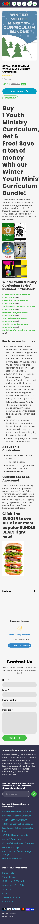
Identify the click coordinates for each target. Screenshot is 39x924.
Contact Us (7, 901)
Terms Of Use (8, 877)
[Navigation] (34, 4)
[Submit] (34, 794)
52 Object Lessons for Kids (15, 835)
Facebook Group (10, 847)
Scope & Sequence (11, 839)
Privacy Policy (8, 873)
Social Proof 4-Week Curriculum (18, 330)
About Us (6, 889)
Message (7, 709)
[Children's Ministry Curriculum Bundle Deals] (13, 575)
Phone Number (9, 700)
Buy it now (10, 97)
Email (5, 690)
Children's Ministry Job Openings (18, 843)
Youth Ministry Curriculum (14, 819)
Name (5, 680)
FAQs (4, 893)
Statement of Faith (11, 897)
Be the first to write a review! (19, 645)
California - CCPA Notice (14, 881)
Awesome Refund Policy (13, 885)
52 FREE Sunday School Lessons (17, 824)
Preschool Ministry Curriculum (16, 815)
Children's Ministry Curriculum (16, 811)
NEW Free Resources (12, 858)
